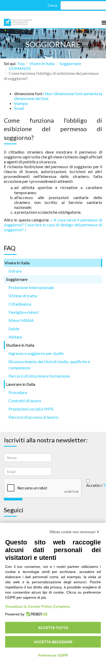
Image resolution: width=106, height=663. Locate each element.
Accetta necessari (53, 642)
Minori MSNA (21, 320)
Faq (21, 63)
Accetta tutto (53, 628)
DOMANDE (20, 68)
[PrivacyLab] (35, 614)
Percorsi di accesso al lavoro (33, 417)
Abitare (15, 336)
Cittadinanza (19, 303)
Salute (13, 328)
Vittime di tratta (22, 295)
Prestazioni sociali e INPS (31, 408)
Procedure (17, 392)
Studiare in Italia (20, 345)
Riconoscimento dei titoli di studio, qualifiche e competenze (49, 364)
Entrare (15, 270)
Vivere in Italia (42, 63)
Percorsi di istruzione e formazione (39, 375)
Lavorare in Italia (20, 384)
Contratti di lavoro (24, 400)
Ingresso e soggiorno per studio (36, 353)
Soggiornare (70, 63)
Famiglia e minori (23, 312)
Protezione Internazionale (31, 287)
